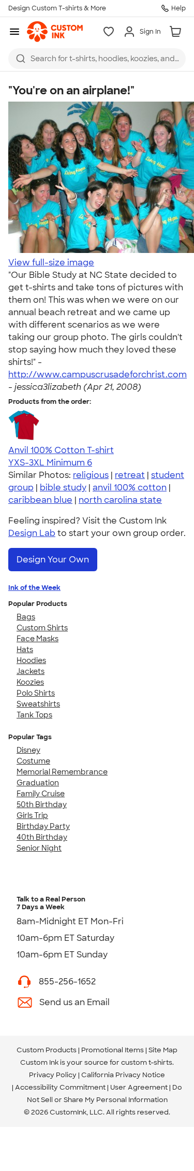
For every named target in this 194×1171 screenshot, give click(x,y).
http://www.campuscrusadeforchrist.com (97, 374)
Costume (33, 761)
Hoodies (31, 660)
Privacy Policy (53, 1074)
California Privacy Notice (123, 1074)
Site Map (162, 1050)
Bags (26, 617)
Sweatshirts (38, 704)
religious (91, 475)
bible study (63, 487)
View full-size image (51, 262)
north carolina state (120, 500)
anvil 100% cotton (130, 487)
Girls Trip (32, 815)
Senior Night (39, 848)
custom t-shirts (146, 1062)
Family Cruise (41, 793)
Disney (28, 750)
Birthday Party (43, 826)
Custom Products (47, 1050)
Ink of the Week (34, 587)
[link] (55, 31)
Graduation (38, 782)
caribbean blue (40, 500)
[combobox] (97, 58)
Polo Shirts (36, 693)
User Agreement (139, 1087)
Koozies (30, 682)
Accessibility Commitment (60, 1087)
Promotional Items (112, 1050)
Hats (25, 649)
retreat (130, 475)
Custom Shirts (42, 627)
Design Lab (31, 533)
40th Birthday (42, 837)
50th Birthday (42, 804)
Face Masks (37, 638)
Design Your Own (53, 559)
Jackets (30, 671)
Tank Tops (34, 714)
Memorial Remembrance (62, 772)
